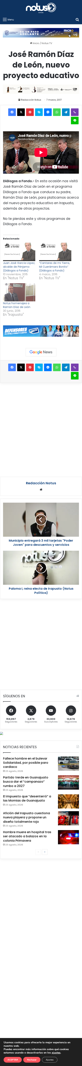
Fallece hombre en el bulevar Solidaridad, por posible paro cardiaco (25, 762)
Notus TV (47, 43)
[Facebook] (12, 112)
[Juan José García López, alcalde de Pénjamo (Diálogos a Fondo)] (19, 252)
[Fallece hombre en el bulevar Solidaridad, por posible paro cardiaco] (68, 764)
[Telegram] (66, 112)
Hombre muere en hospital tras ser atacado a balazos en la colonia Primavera (27, 836)
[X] (21, 112)
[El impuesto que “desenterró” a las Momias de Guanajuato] (68, 801)
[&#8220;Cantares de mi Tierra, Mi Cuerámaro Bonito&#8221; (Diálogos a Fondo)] (55, 252)
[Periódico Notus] (41, 8)
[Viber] (75, 112)
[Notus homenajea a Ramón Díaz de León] (19, 292)
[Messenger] (48, 112)
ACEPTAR (12, 1059)
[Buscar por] (77, 19)
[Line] (75, 120)
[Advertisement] (41, 429)
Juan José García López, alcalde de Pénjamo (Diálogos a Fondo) (19, 266)
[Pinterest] (30, 112)
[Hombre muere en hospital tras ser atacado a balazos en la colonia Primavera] (68, 837)
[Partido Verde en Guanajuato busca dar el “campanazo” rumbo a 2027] (68, 782)
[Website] (41, 489)
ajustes (56, 1052)
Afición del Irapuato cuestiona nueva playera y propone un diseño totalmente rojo (26, 817)
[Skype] (39, 112)
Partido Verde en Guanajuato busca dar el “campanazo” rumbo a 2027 (25, 781)
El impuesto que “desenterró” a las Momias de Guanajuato (27, 798)
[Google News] (41, 352)
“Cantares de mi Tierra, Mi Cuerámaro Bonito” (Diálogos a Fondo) (54, 266)
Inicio (35, 43)
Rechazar (32, 1059)
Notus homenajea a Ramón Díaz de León (16, 305)
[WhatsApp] (57, 112)
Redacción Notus (31, 99)
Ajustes (50, 1059)
